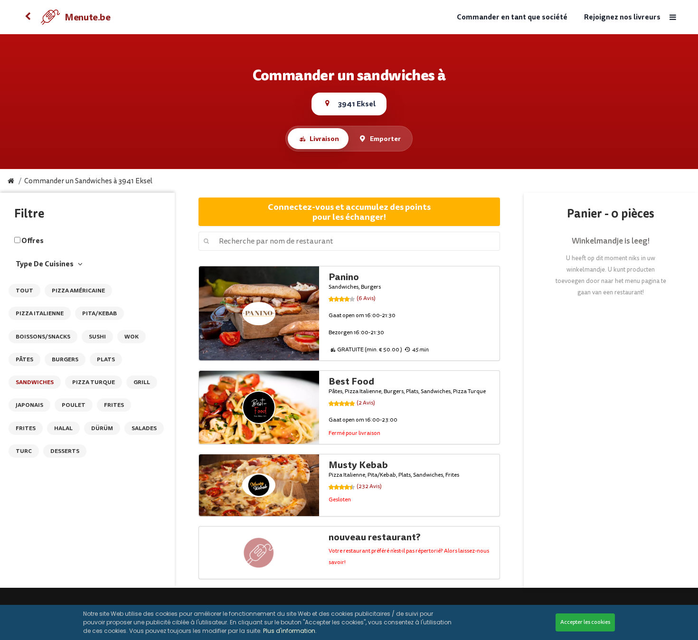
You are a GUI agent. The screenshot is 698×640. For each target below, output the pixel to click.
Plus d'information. (290, 631)
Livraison (324, 138)
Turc (24, 451)
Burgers (65, 359)
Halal (63, 428)
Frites (114, 405)
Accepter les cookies (585, 622)
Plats (106, 359)
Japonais (29, 405)
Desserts (64, 451)
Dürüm (102, 428)
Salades (144, 428)
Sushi (97, 336)
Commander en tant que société (512, 17)
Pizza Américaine (78, 290)
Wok (131, 336)
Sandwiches (35, 382)
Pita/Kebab (99, 313)
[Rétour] (27, 17)
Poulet (73, 405)
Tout (24, 290)
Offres (32, 240)
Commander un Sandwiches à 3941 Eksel (88, 181)
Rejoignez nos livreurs (622, 17)
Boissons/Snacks (43, 336)
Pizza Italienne (40, 313)
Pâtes (24, 359)
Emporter (385, 138)
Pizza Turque (93, 382)
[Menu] (672, 17)
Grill (141, 382)
